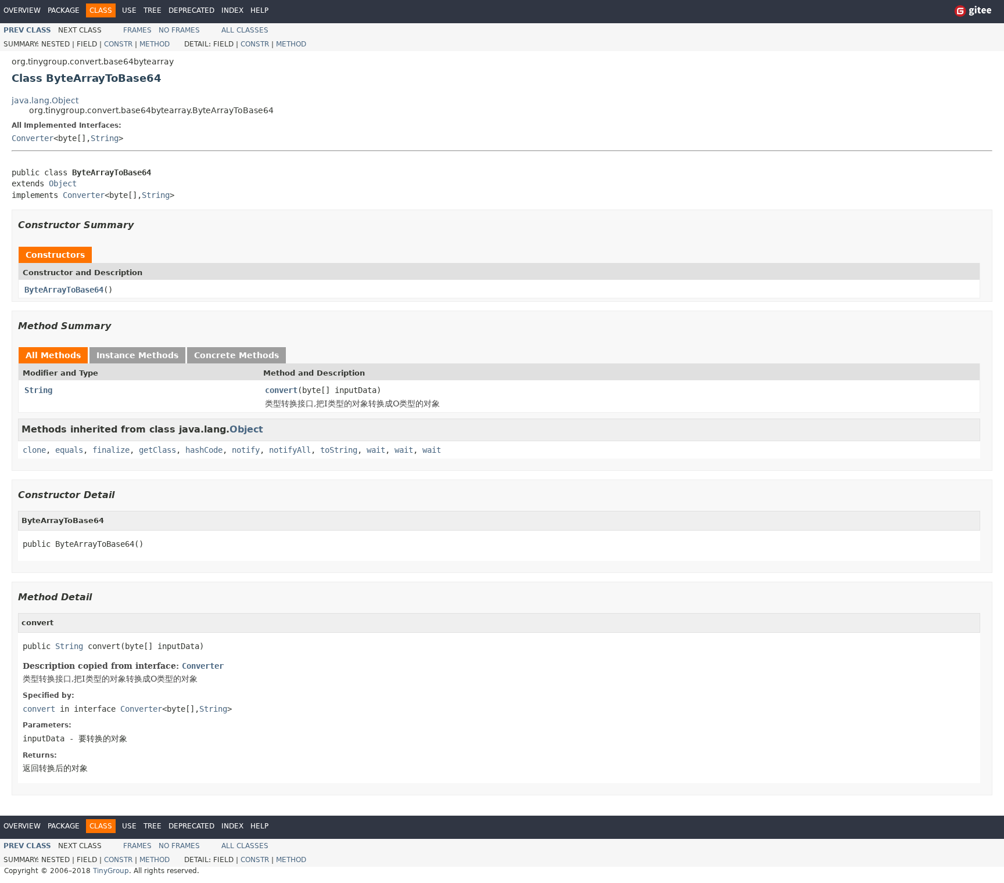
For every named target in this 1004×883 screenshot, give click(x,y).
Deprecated (191, 10)
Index (232, 10)
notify (246, 450)
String (105, 138)
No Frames (179, 30)
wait (376, 450)
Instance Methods (137, 355)
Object (63, 183)
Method (154, 44)
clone (34, 450)
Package (64, 10)
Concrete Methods (236, 355)
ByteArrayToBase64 (63, 289)
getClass (157, 450)
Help (259, 10)
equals (69, 450)
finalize (111, 450)
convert (281, 390)
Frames (137, 30)
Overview (22, 10)
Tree (153, 10)
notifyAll (290, 450)
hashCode (204, 450)
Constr (118, 44)
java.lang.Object (45, 100)
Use (129, 10)
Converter (32, 138)
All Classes (244, 30)
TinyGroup (111, 871)
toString (338, 450)
